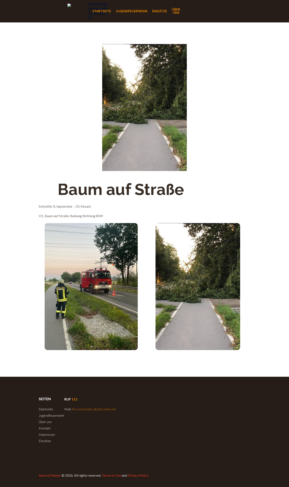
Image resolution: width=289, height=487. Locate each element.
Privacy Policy (138, 475)
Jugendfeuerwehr (51, 415)
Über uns (45, 422)
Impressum (47, 434)
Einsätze (45, 441)
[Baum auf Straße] (144, 107)
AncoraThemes (50, 475)
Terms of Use (111, 475)
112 (74, 399)
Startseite (46, 409)
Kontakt (45, 428)
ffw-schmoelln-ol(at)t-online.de (94, 409)
